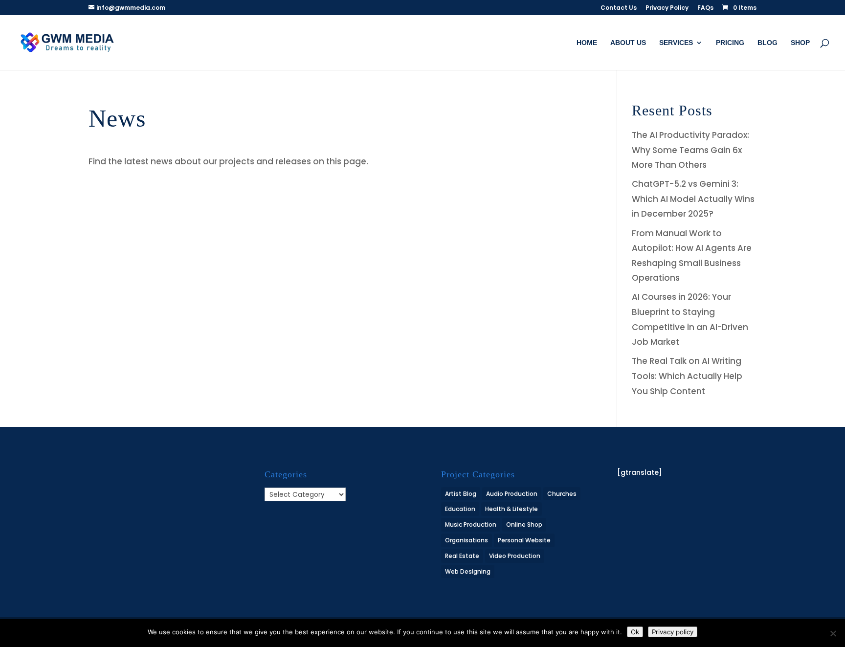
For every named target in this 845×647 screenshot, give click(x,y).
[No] (833, 633)
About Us (628, 42)
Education (460, 509)
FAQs (705, 8)
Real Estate (462, 556)
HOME (587, 42)
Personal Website (524, 540)
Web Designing (467, 571)
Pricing (730, 42)
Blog (767, 42)
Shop (800, 42)
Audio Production (511, 494)
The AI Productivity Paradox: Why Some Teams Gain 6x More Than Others (690, 150)
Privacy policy (672, 632)
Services (676, 42)
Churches (562, 494)
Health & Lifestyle (511, 509)
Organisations (466, 540)
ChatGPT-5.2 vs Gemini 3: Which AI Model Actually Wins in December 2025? (693, 199)
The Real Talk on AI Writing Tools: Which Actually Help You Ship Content (687, 376)
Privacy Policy (667, 8)
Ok (635, 632)
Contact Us (618, 8)
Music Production (470, 524)
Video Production (514, 556)
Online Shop (524, 524)
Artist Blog (460, 494)
